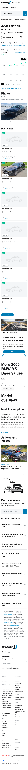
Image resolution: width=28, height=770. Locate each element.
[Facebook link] (2, 651)
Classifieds (4, 723)
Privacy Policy (5, 668)
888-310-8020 (18, 699)
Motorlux (17, 714)
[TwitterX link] (5, 651)
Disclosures (4, 763)
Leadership (17, 726)
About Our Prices (8, 614)
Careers (17, 730)
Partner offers (18, 687)
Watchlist (13, 7)
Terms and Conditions (14, 668)
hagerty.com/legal (14, 625)
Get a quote (14, 351)
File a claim (4, 681)
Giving (16, 739)
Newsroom (17, 733)
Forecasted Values (8, 622)
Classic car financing (6, 705)
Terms (16, 749)
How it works (5, 727)
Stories (3, 735)
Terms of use (15, 763)
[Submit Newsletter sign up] (25, 663)
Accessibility (17, 760)
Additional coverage (6, 707)
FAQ (16, 745)
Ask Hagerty (18, 683)
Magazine (17, 689)
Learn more (14, 355)
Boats (3, 699)
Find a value (4, 7)
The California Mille (19, 709)
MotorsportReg (5, 747)
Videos (3, 733)
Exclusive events (19, 691)
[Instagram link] (9, 651)
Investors (17, 737)
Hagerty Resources (6, 745)
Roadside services (19, 697)
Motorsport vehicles (6, 697)
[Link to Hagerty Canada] (6, 755)
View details (5, 158)
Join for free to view (7, 45)
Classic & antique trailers (7, 693)
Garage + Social (5, 743)
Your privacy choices (9, 760)
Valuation (17, 681)
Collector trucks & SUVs (7, 691)
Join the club (18, 679)
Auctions (4, 721)
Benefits (17, 685)
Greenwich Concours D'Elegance (20, 712)
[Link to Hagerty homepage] (9, 647)
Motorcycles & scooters (7, 695)
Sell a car (4, 725)
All (2, 737)
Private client (5, 701)
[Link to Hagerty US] (3, 755)
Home (16, 722)
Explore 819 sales (7, 314)
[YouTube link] (12, 651)
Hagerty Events (18, 705)
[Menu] (25, 2)
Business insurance (6, 703)
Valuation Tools (16, 2)
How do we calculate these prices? (12, 88)
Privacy (17, 747)
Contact (17, 735)
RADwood (17, 716)
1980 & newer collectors (7, 687)
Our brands (17, 728)
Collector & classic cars (7, 689)
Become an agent (6, 713)
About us (17, 724)
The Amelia (17, 707)
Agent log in (4, 715)
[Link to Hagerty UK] (8, 755)
